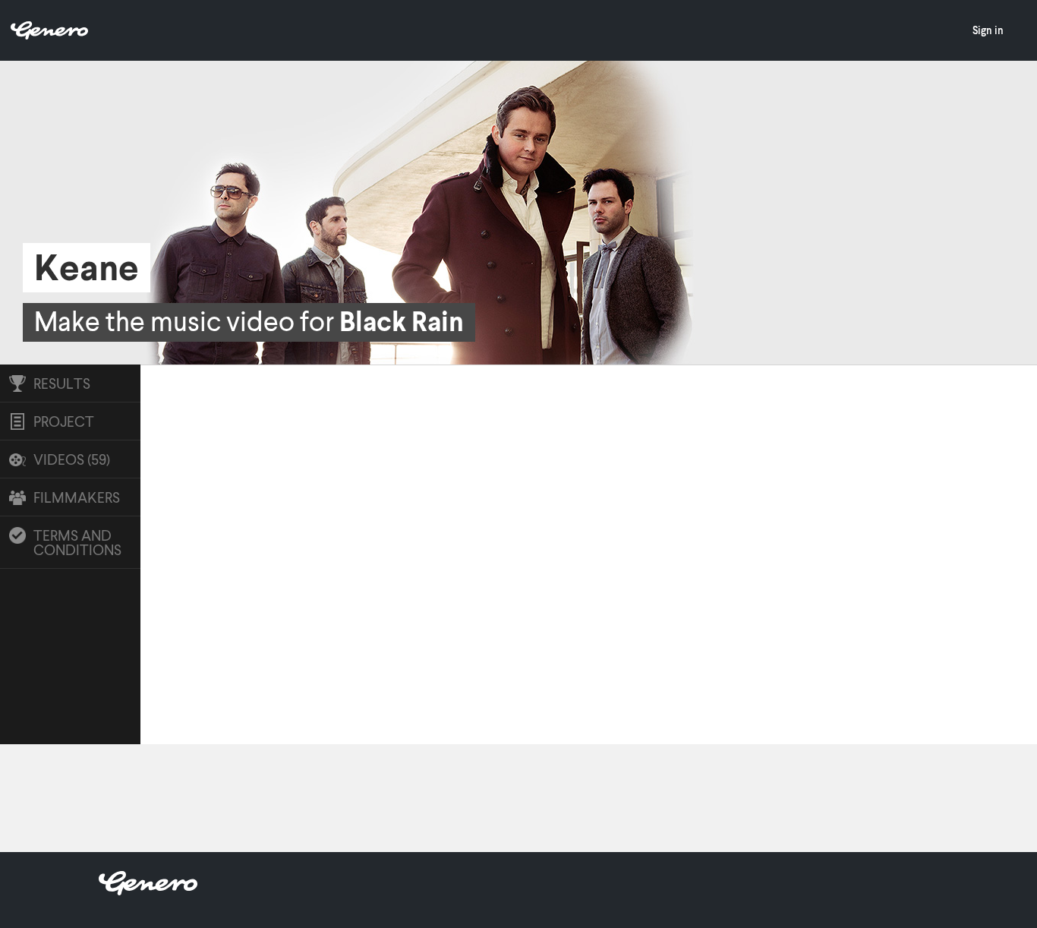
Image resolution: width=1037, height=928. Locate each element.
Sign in (988, 30)
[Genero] (148, 890)
